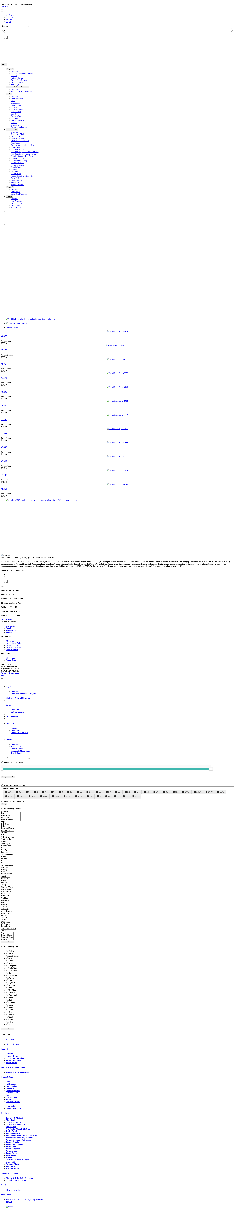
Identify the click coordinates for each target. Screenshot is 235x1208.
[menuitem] (120, 15)
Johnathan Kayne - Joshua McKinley (21, 1135)
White (10, 1024)
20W (222, 792)
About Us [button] (10, 723)
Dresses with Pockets (14, 1108)
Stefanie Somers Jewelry (16, 1180)
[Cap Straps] (7, 933)
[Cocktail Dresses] (10, 819)
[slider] (211, 769)
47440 (4, 419)
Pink (10, 988)
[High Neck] (7, 904)
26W (33, 796)
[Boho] (7, 826)
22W (10, 796)
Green (11, 958)
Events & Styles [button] (7, 1077)
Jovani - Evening (13, 1142)
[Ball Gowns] (7, 824)
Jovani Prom (11, 1153)
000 (10, 792)
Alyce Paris (10, 1120)
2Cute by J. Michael (14, 1118)
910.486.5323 (6, 619)
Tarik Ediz (10, 1166)
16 (100, 792)
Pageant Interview (13, 1060)
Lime (10, 961)
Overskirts (10, 1106)
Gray (10, 1019)
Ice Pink (11, 985)
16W (198, 792)
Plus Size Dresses (13, 1102)
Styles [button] (8, 705)
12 (80, 792)
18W (210, 792)
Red (10, 1000)
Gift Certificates (12, 1044)
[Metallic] (4, 859)
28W (45, 796)
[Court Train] (6, 896)
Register (9, 19)
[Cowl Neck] (7, 900)
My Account (11, 15)
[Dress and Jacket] (7, 828)
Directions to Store (13, 647)
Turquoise (12, 966)
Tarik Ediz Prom (13, 1169)
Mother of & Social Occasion (18, 1072)
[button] (10, 69)
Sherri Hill (10, 1162)
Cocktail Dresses (13, 1091)
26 (147, 792)
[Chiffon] (5, 881)
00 (20, 792)
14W (187, 792)
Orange (11, 1002)
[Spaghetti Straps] (7, 937)
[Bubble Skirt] (8, 835)
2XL (137, 796)
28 (157, 792)
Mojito (11, 953)
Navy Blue (12, 975)
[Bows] (6, 872)
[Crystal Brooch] (6, 874)
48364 (4, 489)
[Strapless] (7, 939)
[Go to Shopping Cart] (2, 9)
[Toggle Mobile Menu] (2, 678)
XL (126, 796)
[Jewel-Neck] (7, 907)
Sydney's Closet (12, 1164)
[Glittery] (4, 857)
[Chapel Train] (6, 894)
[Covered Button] (7, 846)
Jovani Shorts (11, 1151)
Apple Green (13, 956)
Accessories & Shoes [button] (9, 1173)
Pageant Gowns (12, 1056)
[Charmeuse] (5, 879)
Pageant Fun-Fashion (15, 1058)
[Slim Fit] (7, 917)
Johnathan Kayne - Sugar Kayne (19, 1138)
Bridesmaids (11, 1084)
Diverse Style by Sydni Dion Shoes (20, 1178)
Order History (12, 660)
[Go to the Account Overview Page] (2, 11)
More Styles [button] (6, 1195)
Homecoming (11, 1086)
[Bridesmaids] (10, 815)
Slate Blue (12, 971)
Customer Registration (10, 673)
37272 (4, 350)
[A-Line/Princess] (7, 911)
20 (119, 792)
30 (167, 792)
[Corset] (8, 841)
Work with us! (12, 650)
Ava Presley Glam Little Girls (18, 1129)
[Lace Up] (7, 850)
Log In (8, 22)
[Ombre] (4, 863)
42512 (4, 461)
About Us (10, 641)
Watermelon (13, 995)
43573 (4, 378)
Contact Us (10, 626)
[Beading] (6, 870)
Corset (8, 1095)
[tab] (120, 686)
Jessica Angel (11, 1131)
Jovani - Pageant (13, 1149)
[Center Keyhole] (8, 839)
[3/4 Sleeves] (8, 924)
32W (68, 796)
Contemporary (12, 1093)
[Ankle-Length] (6, 889)
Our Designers (12, 716)
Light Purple (13, 983)
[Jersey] (5, 885)
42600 (4, 447)
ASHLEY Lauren (13, 1122)
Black (10, 1017)
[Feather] (5, 883)
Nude (10, 1010)
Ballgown (10, 1088)
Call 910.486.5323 (8, 6)
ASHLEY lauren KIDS (15, 1124)
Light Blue (12, 968)
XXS (80, 796)
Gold (10, 1012)
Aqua (10, 963)
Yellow (11, 951)
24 (138, 792)
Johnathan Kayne (13, 1133)
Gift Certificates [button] (7, 1039)
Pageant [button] (9, 686)
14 (90, 792)
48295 (4, 391)
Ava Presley (11, 1127)
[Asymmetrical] (6, 891)
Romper (9, 1104)
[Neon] (4, 861)
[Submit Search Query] (29, 758)
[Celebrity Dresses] (8, 837)
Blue (10, 973)
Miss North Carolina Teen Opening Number (24, 1199)
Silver (10, 1022)
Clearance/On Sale (13, 1190)
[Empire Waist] (7, 913)
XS (90, 796)
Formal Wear (11, 1097)
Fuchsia (11, 993)
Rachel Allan (11, 1157)
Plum (10, 997)
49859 (4, 405)
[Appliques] (6, 868)
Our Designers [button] (7, 1113)
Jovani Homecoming (14, 1144)
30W (56, 796)
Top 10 (9, 1202)
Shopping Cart (11, 17)
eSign (3, 675)
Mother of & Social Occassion (18, 698)
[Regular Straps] (7, 935)
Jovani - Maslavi (12, 1146)
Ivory (10, 1007)
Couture (9, 1054)
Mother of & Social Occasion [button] (13, 1067)
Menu (4, 64)
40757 (4, 364)
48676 (4, 336)
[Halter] (7, 902)
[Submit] (28, 26)
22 (128, 792)
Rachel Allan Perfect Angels (17, 1160)
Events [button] (9, 740)
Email (8, 628)
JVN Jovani (11, 1155)
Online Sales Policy (14, 643)
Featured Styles (12, 327)
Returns (9, 632)
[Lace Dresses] (7, 830)
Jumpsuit (10, 1099)
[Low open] (7, 852)
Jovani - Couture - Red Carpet (18, 1140)
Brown (11, 1015)
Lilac (10, 980)
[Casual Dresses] (10, 817)
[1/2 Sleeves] (8, 922)
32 (176, 792)
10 (71, 792)
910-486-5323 (11, 630)
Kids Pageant (11, 1063)
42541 (4, 433)
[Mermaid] (7, 915)
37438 (4, 475)
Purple (11, 978)
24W (21, 796)
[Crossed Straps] (7, 848)
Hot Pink (12, 990)
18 (109, 792)
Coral (10, 1005)
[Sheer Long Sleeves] (8, 928)
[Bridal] (10, 813)
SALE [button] (3, 1185)
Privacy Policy (12, 645)
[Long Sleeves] (8, 926)
